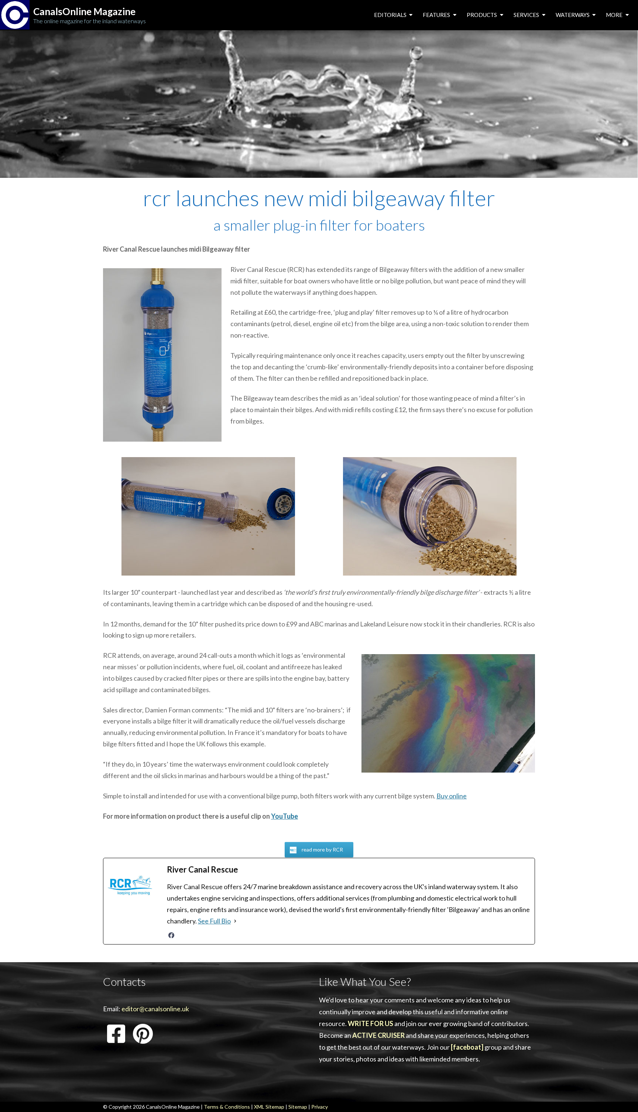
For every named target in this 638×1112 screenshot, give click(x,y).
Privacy (319, 1107)
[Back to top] (621, 1095)
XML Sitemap (269, 1107)
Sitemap (297, 1107)
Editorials (391, 14)
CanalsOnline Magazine (84, 11)
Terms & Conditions (227, 1107)
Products (482, 14)
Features (437, 14)
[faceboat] (467, 1047)
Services (527, 14)
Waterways (573, 14)
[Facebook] (171, 935)
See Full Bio (214, 921)
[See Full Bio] (235, 921)
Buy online (451, 796)
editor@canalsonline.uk (155, 1009)
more (615, 14)
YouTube (284, 816)
